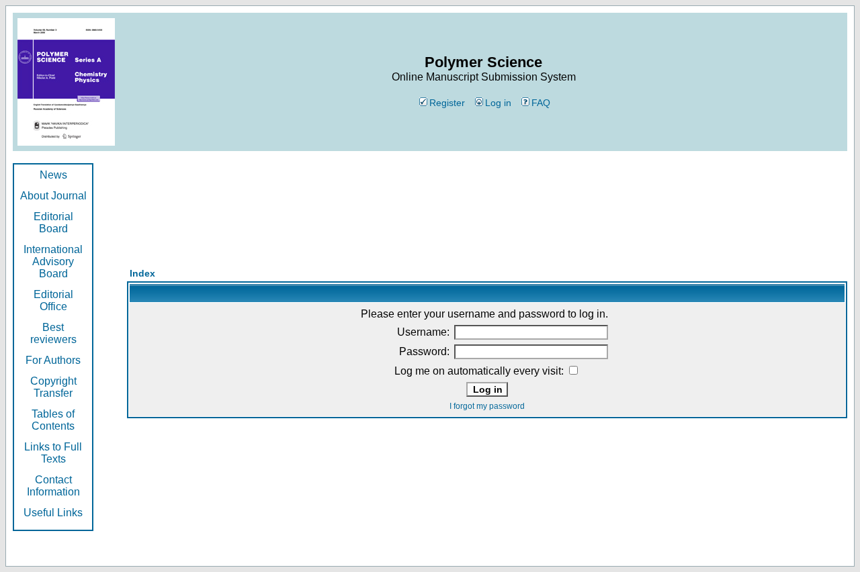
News (53, 175)
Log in (498, 102)
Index (142, 273)
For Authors (53, 360)
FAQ (540, 102)
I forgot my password (487, 406)
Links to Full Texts (53, 453)
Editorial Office (53, 300)
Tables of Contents (53, 420)
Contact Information (53, 485)
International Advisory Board (53, 261)
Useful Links (53, 512)
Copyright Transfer (53, 387)
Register (447, 102)
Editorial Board (53, 222)
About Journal (53, 195)
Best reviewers (53, 333)
